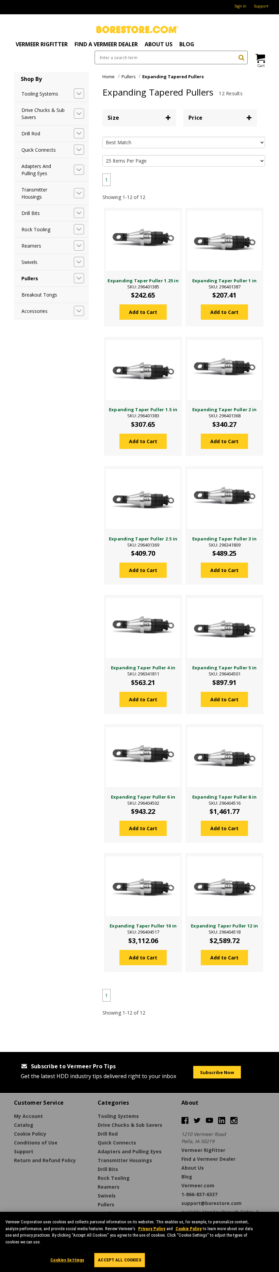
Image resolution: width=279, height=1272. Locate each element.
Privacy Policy (151, 1228)
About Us (159, 44)
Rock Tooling (35, 229)
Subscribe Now (217, 1072)
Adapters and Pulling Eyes (36, 170)
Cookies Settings (67, 1259)
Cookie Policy (189, 1228)
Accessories (34, 311)
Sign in (240, 6)
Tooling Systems (39, 93)
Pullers (29, 278)
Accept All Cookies (119, 1259)
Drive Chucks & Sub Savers (43, 113)
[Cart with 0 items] (260, 58)
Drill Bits (30, 213)
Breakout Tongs (39, 294)
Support (261, 6)
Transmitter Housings (34, 193)
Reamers (31, 245)
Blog (186, 44)
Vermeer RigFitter (42, 44)
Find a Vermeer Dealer (106, 44)
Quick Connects (38, 150)
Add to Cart (143, 312)
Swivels (29, 262)
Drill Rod (30, 133)
